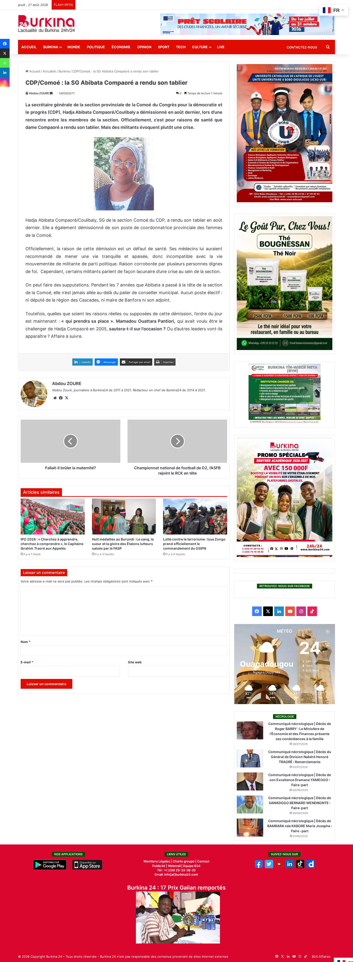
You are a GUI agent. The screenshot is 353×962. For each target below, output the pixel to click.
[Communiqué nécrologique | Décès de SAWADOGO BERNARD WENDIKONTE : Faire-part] (250, 805)
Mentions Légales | (158, 861)
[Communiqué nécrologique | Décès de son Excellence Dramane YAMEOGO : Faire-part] (250, 781)
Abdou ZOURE (39, 93)
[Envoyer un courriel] (51, 93)
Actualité (49, 71)
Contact (203, 861)
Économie (121, 47)
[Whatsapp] (5, 63)
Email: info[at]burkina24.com (176, 874)
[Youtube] (279, 867)
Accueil (29, 47)
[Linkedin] (5, 72)
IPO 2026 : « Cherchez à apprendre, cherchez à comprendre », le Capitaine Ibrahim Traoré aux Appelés (52, 543)
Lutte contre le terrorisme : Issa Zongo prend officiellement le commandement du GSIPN (194, 543)
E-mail (27, 662)
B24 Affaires (321, 956)
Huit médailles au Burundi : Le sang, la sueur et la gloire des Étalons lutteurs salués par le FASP (123, 543)
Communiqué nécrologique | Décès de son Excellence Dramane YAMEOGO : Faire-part (299, 780)
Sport (163, 47)
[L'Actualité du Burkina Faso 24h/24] (46, 23)
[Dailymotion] (310, 867)
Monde (73, 47)
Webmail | (175, 866)
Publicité (158, 866)
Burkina (50, 47)
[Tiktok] (300, 867)
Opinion (144, 47)
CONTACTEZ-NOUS (302, 47)
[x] (269, 867)
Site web (134, 662)
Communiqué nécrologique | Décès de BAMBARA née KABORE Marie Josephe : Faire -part (299, 826)
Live (221, 47)
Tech (180, 47)
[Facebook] (5, 43)
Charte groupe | (185, 861)
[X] (5, 53)
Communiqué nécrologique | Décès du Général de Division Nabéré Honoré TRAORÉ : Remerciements (299, 757)
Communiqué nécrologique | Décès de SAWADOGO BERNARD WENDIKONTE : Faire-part (299, 803)
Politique (96, 47)
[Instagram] (5, 82)
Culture (200, 47)
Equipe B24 (192, 866)
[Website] (55, 398)
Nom (25, 642)
